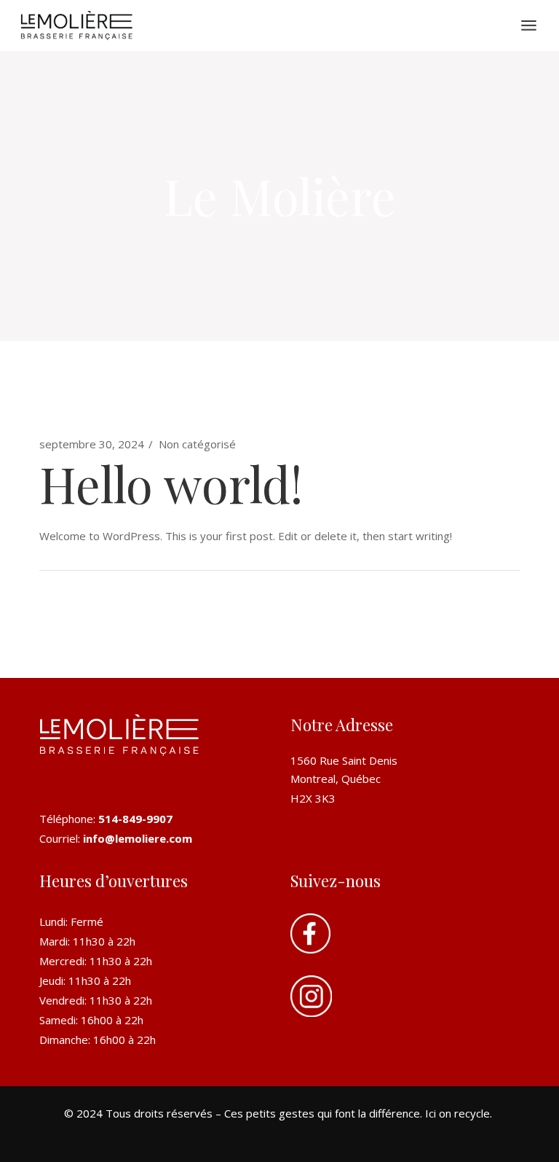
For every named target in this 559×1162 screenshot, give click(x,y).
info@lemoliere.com (137, 838)
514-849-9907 (135, 818)
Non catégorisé (197, 444)
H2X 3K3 (313, 798)
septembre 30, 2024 (91, 444)
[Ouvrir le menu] (529, 25)
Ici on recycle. (460, 1113)
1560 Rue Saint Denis (343, 760)
